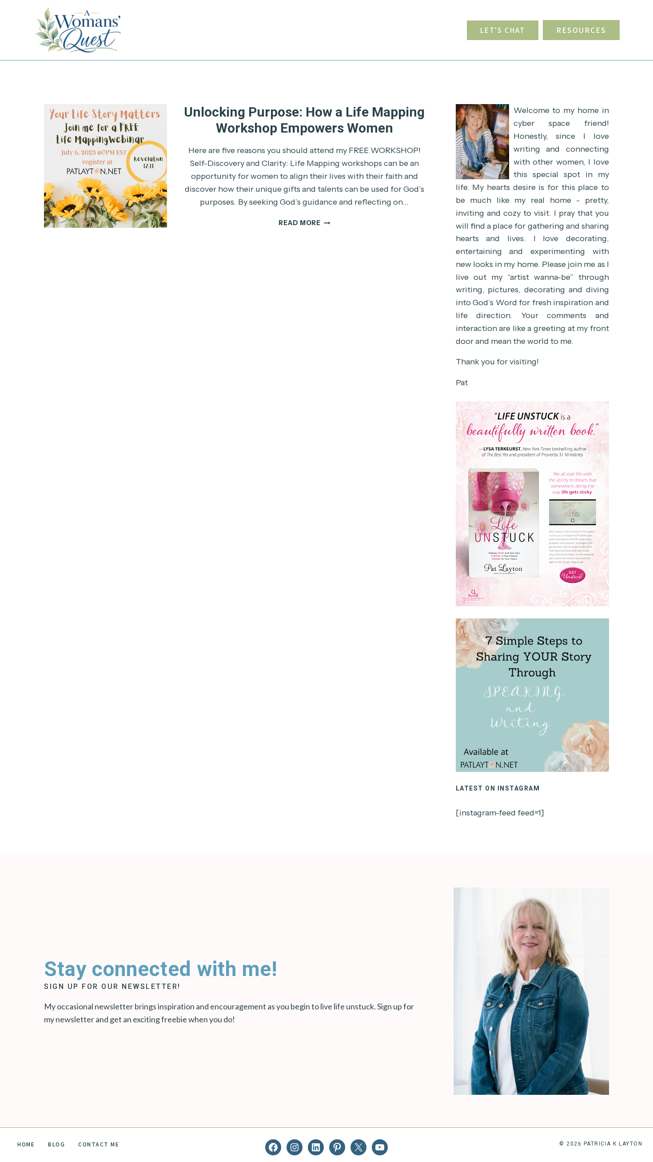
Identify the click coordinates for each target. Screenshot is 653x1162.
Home (26, 1144)
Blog (56, 1144)
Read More (304, 223)
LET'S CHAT (502, 30)
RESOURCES (581, 29)
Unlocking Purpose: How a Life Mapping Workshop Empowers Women (304, 120)
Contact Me (98, 1144)
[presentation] (105, 165)
